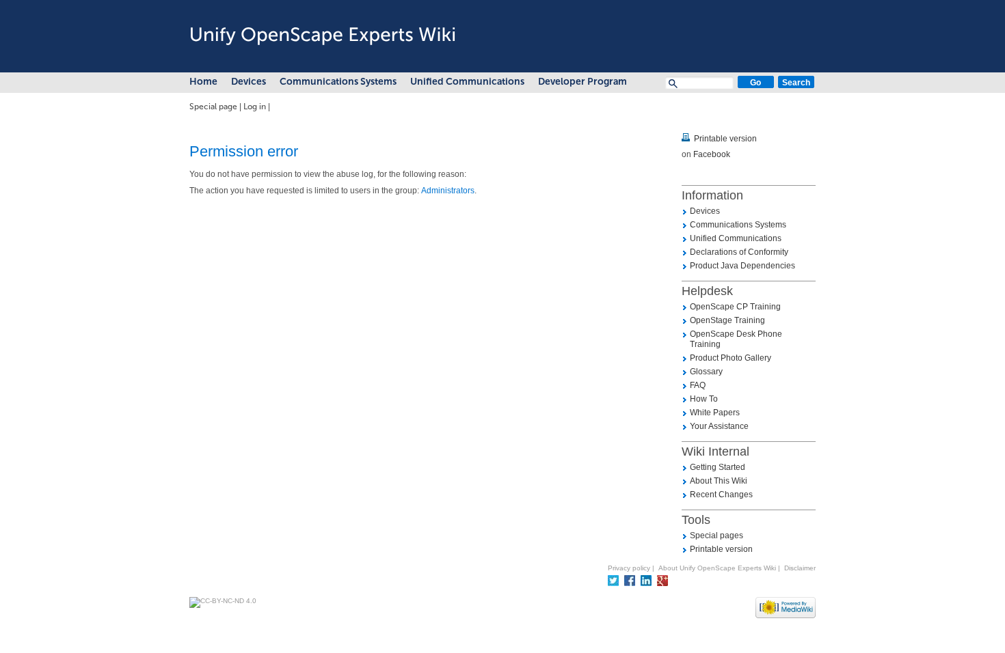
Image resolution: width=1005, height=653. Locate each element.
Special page (213, 106)
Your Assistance (719, 426)
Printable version (725, 138)
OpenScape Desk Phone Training (736, 339)
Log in (254, 106)
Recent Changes (721, 494)
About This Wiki (718, 481)
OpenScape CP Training (735, 306)
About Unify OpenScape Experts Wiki (717, 568)
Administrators (447, 190)
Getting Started (717, 467)
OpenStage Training (727, 320)
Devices (248, 81)
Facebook (711, 154)
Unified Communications (467, 81)
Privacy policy (629, 568)
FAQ (698, 385)
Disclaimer (800, 568)
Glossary (706, 371)
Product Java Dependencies (742, 265)
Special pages (716, 535)
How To (704, 399)
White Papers (715, 412)
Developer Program (582, 81)
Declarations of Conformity (739, 252)
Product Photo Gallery (730, 358)
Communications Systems (338, 81)
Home (203, 81)
